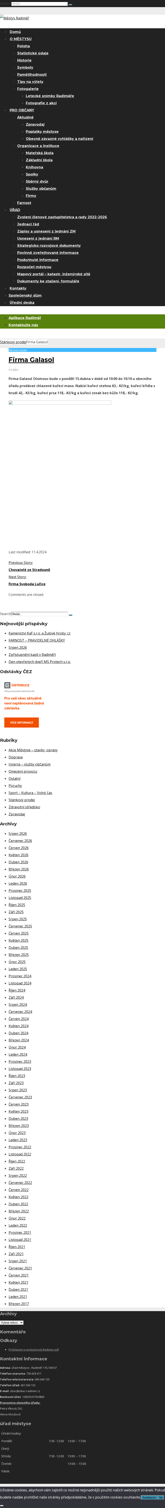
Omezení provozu (23, 771)
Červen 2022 (19, 1189)
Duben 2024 (18, 1033)
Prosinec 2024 (20, 976)
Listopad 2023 (20, 1068)
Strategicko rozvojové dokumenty (49, 246)
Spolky (32, 174)
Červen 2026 (19, 847)
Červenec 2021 (20, 1268)
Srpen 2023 (18, 1090)
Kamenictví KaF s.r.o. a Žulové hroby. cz (39, 633)
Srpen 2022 (18, 1175)
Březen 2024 (19, 1040)
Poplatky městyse (42, 132)
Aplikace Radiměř (25, 318)
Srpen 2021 (18, 1261)
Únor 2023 (17, 1132)
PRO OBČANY (22, 110)
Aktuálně (25, 117)
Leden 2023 (18, 1140)
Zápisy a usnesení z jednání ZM (46, 231)
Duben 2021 (18, 1289)
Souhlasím (149, 1497)
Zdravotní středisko (24, 807)
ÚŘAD (15, 210)
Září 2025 (16, 912)
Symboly (25, 67)
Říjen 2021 (17, 1246)
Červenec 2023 (20, 1097)
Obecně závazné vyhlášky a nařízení (59, 139)
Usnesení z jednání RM (38, 238)
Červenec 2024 (20, 1011)
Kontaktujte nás (23, 325)
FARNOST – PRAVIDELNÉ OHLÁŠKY (37, 640)
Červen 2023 (19, 1104)
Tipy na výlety (30, 82)
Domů (15, 32)
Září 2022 (16, 1168)
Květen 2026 (18, 855)
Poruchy (15, 785)
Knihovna (34, 167)
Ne (161, 1497)
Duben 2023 (18, 1118)
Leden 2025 (18, 969)
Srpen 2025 (18, 919)
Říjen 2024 (17, 990)
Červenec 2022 (20, 1182)
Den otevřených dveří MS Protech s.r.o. (40, 661)
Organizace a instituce (38, 146)
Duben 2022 (18, 1204)
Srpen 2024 (18, 1004)
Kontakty (18, 288)
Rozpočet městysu (34, 267)
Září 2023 (16, 1083)
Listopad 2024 (20, 983)
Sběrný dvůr (37, 181)
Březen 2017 (19, 1303)
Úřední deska (22, 303)
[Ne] (1, 1505)
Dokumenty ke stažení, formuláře (48, 281)
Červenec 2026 (20, 840)
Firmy (31, 196)
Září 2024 (16, 997)
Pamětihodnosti (32, 75)
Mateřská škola (39, 153)
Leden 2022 (18, 1225)
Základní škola (39, 160)
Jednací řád (28, 224)
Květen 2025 (18, 940)
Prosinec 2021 (20, 1232)
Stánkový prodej (13, 342)
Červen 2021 (19, 1275)
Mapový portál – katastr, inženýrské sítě (53, 274)
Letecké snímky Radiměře (50, 96)
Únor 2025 (17, 961)
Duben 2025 (18, 947)
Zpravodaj (35, 124)
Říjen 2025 (17, 904)
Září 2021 (16, 1254)
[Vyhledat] (70, 4)
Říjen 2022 (17, 1161)
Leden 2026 (18, 883)
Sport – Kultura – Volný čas (30, 792)
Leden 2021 (18, 1296)
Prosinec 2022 (20, 1147)
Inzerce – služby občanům (29, 764)
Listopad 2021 (20, 1239)
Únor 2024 (17, 1047)
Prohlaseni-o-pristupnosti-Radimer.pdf (34, 1349)
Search (5, 3)
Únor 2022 (17, 1218)
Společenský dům (25, 295)
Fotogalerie (28, 89)
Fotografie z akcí (41, 103)
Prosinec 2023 (20, 1061)
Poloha (23, 46)
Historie (24, 60)
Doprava (16, 757)
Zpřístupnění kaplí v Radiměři (32, 654)
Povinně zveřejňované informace (48, 253)
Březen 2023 (19, 1125)
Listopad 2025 (20, 897)
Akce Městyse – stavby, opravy (33, 750)
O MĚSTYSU (21, 39)
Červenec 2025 (20, 926)
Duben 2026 (18, 862)
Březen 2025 (19, 954)
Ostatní (14, 778)
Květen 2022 (18, 1197)
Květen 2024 (18, 1026)
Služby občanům (41, 189)
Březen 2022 (19, 1211)
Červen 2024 (19, 1018)
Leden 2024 (18, 1054)
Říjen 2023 (17, 1075)
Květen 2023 (18, 1111)
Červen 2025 (19, 933)
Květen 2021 (18, 1282)
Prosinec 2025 (20, 890)
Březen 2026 (19, 869)
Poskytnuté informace (37, 260)
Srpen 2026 (18, 647)
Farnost (24, 203)
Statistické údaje (33, 53)
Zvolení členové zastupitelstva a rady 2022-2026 (62, 217)
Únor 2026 (17, 876)
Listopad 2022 (20, 1154)
